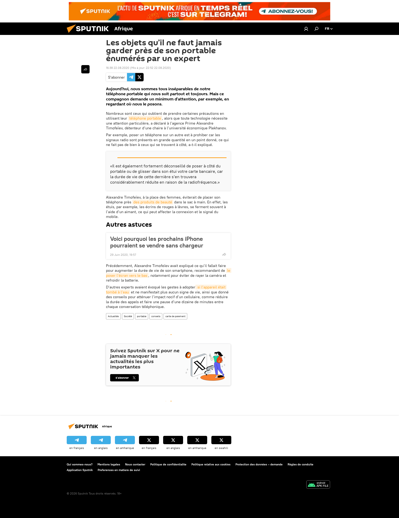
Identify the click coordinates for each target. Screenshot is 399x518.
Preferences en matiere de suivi (119, 470)
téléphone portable (145, 118)
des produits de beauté (152, 202)
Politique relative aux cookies (210, 464)
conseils (155, 316)
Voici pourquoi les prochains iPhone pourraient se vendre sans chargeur (156, 242)
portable (141, 316)
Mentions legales (108, 464)
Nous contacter (135, 464)
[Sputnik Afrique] (89, 34)
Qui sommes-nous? (79, 464)
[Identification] (306, 29)
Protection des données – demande (259, 464)
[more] (224, 254)
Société (128, 316)
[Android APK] (318, 485)
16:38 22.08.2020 (117, 68)
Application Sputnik (80, 470)
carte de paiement (175, 316)
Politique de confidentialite (168, 464)
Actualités (113, 316)
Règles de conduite (300, 464)
